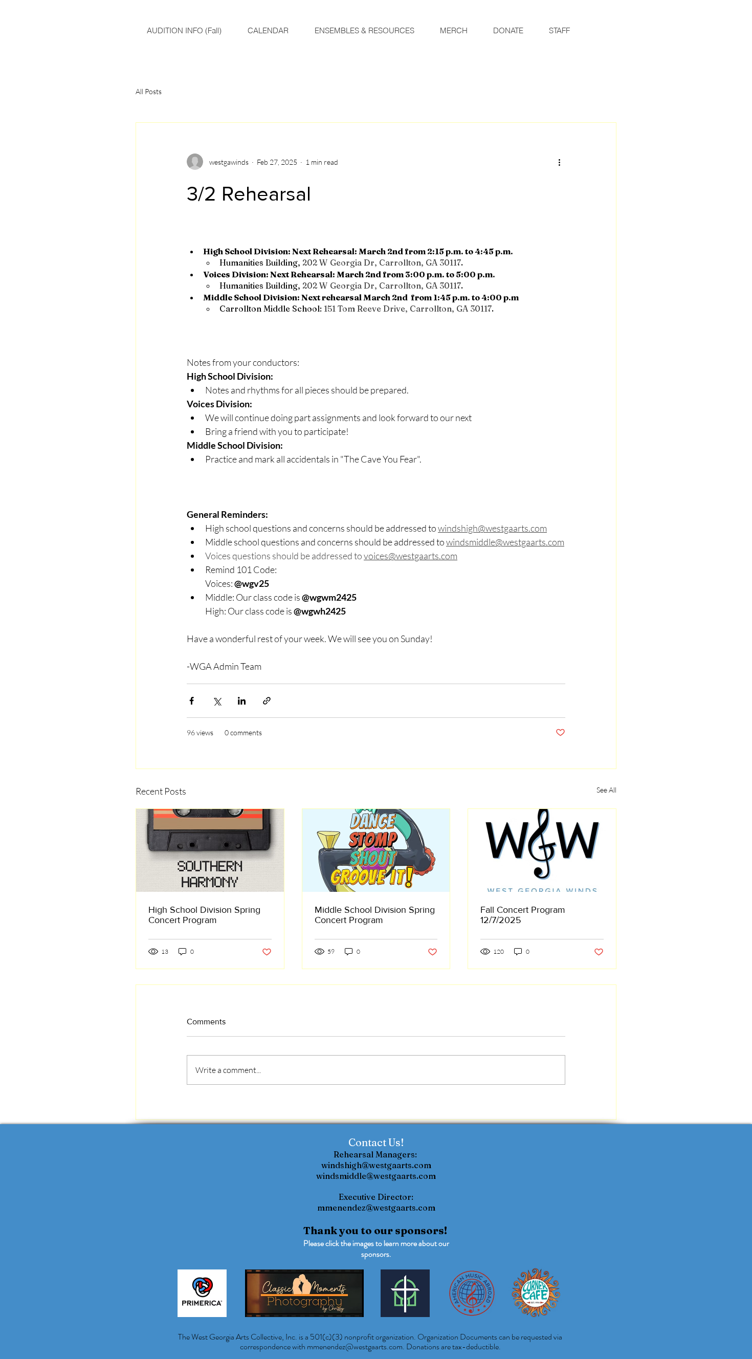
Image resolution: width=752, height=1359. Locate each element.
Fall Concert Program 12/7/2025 (522, 915)
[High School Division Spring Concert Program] (210, 850)
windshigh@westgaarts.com (376, 1165)
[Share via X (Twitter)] (217, 701)
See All (606, 789)
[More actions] (559, 162)
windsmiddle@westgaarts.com (376, 1176)
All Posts (149, 91)
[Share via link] (267, 701)
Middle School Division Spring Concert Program (375, 915)
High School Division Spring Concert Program (204, 915)
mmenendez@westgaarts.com (376, 1207)
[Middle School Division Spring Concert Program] (376, 850)
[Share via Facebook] (191, 701)
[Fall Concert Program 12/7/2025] (542, 850)
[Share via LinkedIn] (242, 701)
